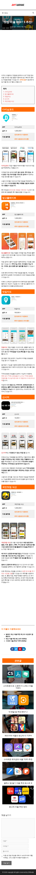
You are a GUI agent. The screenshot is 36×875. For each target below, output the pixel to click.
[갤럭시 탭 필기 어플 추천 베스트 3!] (18, 779)
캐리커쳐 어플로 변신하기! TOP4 (18, 735)
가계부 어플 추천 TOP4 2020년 (16, 641)
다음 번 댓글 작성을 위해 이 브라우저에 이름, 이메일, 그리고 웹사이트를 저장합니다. (18, 856)
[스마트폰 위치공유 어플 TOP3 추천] (18, 756)
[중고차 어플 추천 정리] (18, 803)
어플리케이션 (18, 19)
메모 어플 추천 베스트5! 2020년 (16, 639)
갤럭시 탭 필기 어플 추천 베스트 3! (18, 783)
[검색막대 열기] (33, 13)
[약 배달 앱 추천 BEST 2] (18, 708)
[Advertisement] (18, 54)
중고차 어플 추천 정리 (18, 807)
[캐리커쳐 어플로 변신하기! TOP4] (18, 732)
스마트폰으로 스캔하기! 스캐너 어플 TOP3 (18, 687)
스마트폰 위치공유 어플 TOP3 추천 (18, 759)
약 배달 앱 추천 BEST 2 (18, 712)
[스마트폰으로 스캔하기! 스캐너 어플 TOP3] (18, 682)
